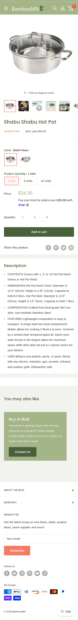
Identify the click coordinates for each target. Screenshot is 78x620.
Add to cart (39, 232)
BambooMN (12, 131)
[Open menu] (6, 8)
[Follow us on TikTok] (45, 573)
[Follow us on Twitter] (14, 573)
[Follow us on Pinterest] (29, 573)
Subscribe (17, 550)
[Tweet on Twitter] (63, 247)
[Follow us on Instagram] (22, 573)
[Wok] (25, 159)
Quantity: (10, 217)
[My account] (63, 8)
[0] (70, 8)
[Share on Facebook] (48, 247)
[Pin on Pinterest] (56, 247)
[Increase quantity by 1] (47, 217)
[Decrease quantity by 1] (22, 217)
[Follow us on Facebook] (7, 573)
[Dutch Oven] (10, 159)
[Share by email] (71, 247)
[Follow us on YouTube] (37, 573)
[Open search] (55, 8)
